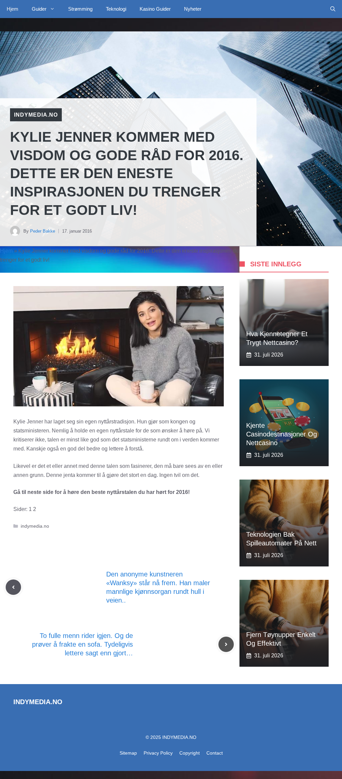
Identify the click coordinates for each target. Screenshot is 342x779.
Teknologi (116, 9)
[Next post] (226, 644)
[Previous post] (13, 587)
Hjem (12, 9)
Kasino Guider (155, 9)
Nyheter (192, 9)
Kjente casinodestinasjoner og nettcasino (281, 434)
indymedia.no (36, 115)
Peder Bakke (42, 231)
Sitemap (128, 753)
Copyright (189, 753)
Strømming (80, 9)
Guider (39, 9)
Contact (214, 753)
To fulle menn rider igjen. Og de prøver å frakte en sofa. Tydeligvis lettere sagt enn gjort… (82, 644)
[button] (333, 9)
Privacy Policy (158, 753)
